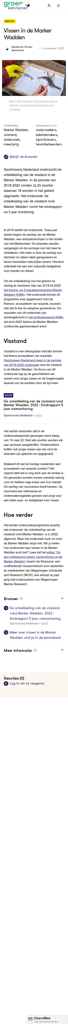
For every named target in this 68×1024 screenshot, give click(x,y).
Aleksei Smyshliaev (36, 101)
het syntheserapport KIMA (46, 317)
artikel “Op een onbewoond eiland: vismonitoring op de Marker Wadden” (33, 557)
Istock (54, 101)
